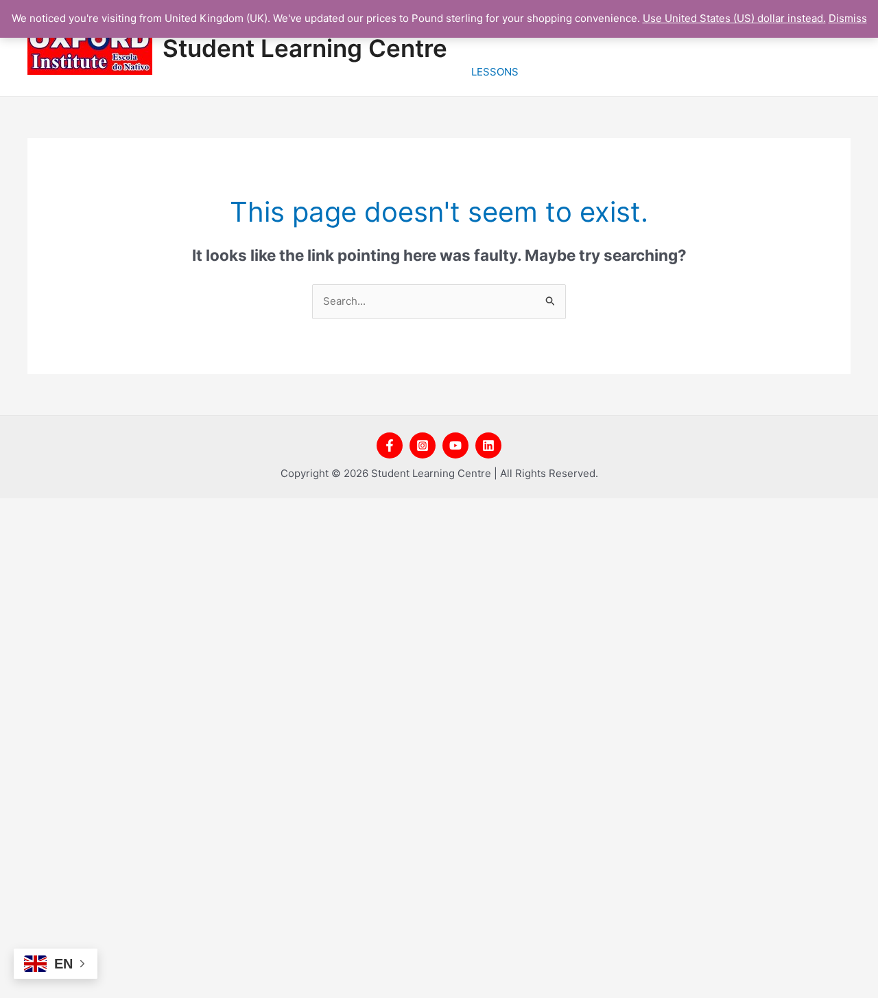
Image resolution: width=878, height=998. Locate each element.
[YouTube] (455, 445)
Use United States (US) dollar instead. (734, 18)
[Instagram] (423, 445)
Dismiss (848, 18)
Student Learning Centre (305, 48)
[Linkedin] (488, 445)
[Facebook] (390, 445)
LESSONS (495, 71)
